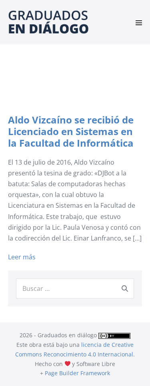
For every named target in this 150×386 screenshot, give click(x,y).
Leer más (22, 257)
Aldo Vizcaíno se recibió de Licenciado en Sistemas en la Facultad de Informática (71, 131)
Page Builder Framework (77, 373)
